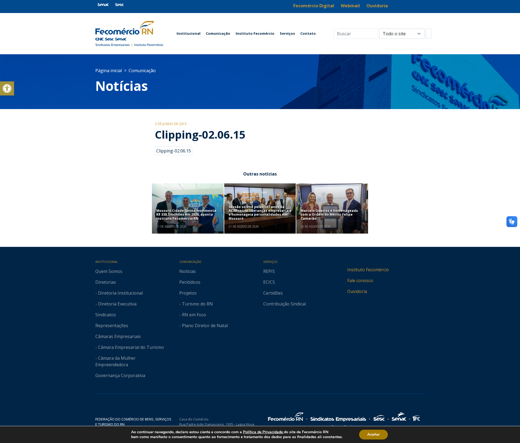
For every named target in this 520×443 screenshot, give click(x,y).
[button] (7, 88)
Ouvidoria (357, 291)
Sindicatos (105, 315)
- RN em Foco (192, 315)
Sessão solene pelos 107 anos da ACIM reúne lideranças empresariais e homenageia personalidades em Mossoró (260, 213)
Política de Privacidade (263, 432)
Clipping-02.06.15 (173, 151)
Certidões (273, 293)
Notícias (121, 86)
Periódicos (189, 282)
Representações (111, 326)
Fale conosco (360, 280)
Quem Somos (108, 271)
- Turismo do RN (196, 304)
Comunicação (218, 33)
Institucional (188, 33)
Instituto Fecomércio (255, 33)
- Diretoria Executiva (115, 304)
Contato (308, 33)
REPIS (269, 271)
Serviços (287, 33)
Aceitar (373, 434)
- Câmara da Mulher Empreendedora (115, 361)
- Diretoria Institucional (119, 293)
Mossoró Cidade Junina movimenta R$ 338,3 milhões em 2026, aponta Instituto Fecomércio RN (186, 214)
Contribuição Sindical (284, 304)
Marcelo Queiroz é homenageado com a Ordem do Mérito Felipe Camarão (329, 214)
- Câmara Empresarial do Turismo (129, 347)
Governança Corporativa (120, 375)
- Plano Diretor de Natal (203, 326)
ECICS (269, 282)
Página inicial (108, 71)
